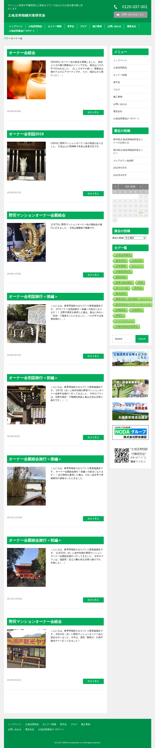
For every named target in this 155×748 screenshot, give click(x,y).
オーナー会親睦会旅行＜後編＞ (35, 459)
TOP (6, 38)
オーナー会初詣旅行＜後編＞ (33, 296)
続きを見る (93, 112)
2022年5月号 (120, 167)
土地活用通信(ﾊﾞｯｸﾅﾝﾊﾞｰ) (21, 31)
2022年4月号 (120, 175)
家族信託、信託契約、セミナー (133, 299)
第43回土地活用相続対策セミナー (128, 152)
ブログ (83, 26)
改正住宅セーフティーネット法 (133, 304)
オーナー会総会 (22, 53)
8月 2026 (130, 186)
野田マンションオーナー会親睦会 (37, 215)
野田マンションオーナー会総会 (35, 621)
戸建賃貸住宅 (123, 271)
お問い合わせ (114, 26)
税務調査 (121, 310)
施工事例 (97, 26)
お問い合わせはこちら (132, 14)
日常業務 (121, 266)
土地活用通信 (123, 255)
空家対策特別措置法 (127, 326)
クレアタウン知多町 (123, 160)
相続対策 (121, 277)
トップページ (15, 26)
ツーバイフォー (124, 321)
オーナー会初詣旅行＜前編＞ (33, 378)
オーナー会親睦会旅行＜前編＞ (35, 540)
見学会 (70, 26)
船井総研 (121, 293)
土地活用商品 (35, 26)
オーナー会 (122, 288)
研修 (140, 282)
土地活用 (137, 260)
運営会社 (131, 26)
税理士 (119, 315)
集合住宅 (121, 260)
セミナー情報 (54, 26)
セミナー (137, 266)
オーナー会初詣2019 (26, 134)
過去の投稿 (118, 238)
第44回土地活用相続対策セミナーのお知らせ (128, 141)
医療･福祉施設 (124, 282)
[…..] (60, 75)
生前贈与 (137, 310)
